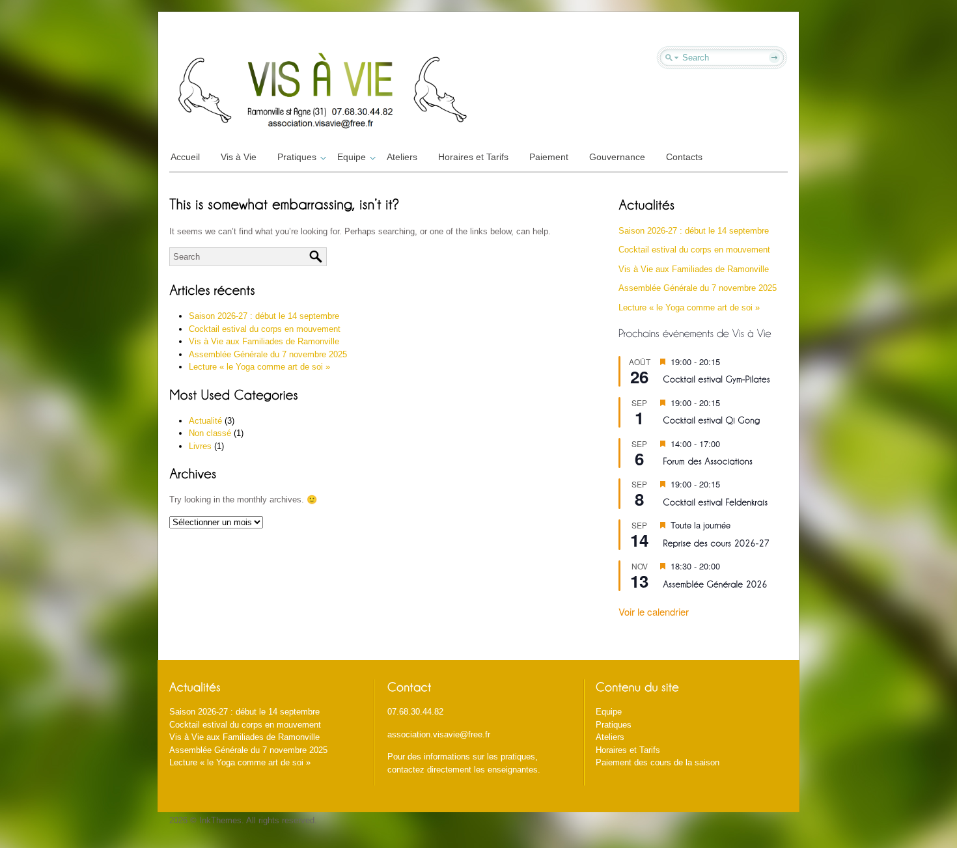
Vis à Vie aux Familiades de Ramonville (264, 341)
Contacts (684, 157)
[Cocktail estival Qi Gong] (711, 419)
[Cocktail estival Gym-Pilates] (716, 378)
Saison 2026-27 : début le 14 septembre (264, 316)
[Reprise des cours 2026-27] (716, 541)
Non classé (210, 433)
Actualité (205, 421)
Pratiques (296, 157)
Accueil (185, 157)
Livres (200, 446)
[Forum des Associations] (707, 460)
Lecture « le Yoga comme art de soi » (259, 367)
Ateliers (402, 157)
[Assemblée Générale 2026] (715, 582)
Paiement (548, 157)
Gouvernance (617, 157)
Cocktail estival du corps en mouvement (264, 329)
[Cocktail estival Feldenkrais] (715, 500)
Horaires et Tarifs (473, 157)
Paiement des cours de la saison (657, 762)
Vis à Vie (239, 157)
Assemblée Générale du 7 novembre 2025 (268, 354)
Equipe (351, 157)
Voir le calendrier (653, 611)
